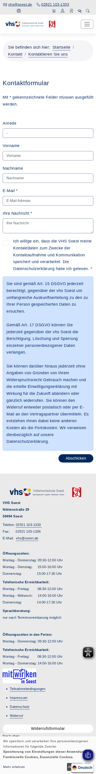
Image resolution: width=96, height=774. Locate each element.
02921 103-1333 (29, 525)
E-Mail (10, 190)
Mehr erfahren (14, 767)
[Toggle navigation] (87, 24)
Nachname (13, 168)
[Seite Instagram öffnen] (18, 11)
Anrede (9, 123)
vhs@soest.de (27, 538)
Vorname (11, 145)
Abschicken (76, 458)
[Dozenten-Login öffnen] (79, 11)
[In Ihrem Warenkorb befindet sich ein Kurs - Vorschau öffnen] (53, 11)
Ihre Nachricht (17, 213)
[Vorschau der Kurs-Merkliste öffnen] (71, 11)
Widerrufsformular (48, 728)
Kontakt (15, 54)
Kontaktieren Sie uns (48, 54)
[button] (62, 11)
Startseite (61, 47)
